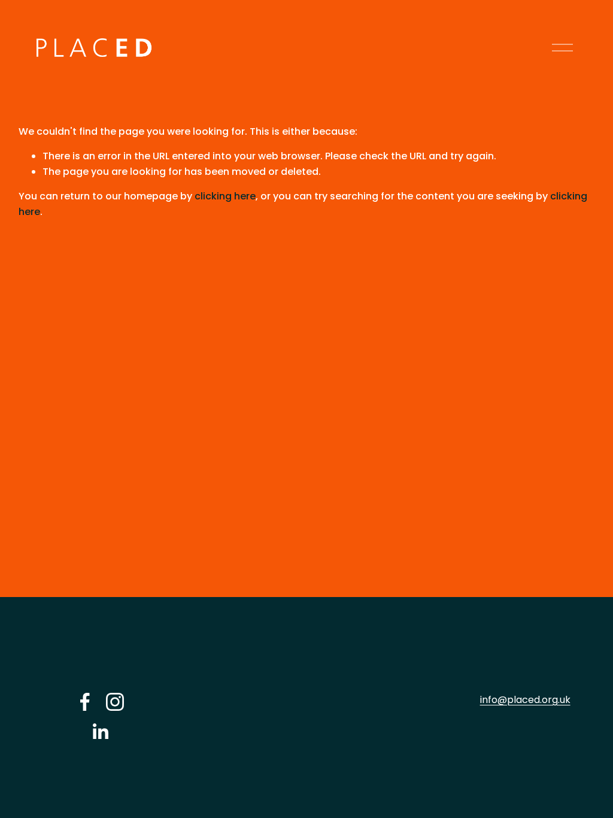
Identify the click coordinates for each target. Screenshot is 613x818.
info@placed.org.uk (525, 700)
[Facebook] (85, 701)
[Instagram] (115, 701)
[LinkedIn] (100, 731)
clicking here (225, 196)
